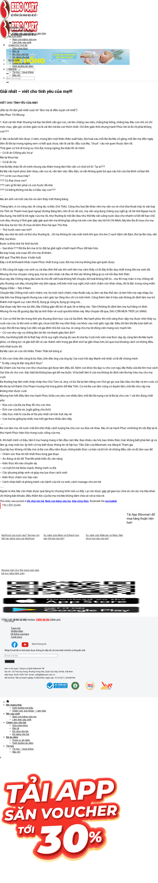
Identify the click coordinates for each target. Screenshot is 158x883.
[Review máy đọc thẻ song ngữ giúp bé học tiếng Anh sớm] (21, 565)
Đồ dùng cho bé (20, 57)
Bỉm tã (15, 51)
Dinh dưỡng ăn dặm (22, 66)
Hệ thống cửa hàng (20, 634)
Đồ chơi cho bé (20, 54)
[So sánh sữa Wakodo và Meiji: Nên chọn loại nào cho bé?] (105, 530)
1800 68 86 (43, 619)
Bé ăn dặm (14, 60)
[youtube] (25, 647)
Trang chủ (16, 628)
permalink (111, 501)
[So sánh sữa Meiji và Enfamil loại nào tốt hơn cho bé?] (63, 530)
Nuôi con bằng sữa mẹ (24, 39)
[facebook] (14, 647)
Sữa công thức (20, 48)
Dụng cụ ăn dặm (21, 63)
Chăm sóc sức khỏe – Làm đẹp (29, 33)
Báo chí (16, 75)
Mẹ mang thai (16, 27)
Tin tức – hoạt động (22, 72)
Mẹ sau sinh (15, 36)
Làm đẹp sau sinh (21, 42)
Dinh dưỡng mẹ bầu (22, 30)
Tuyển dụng (16, 637)
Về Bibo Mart (17, 631)
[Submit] (7, 73)
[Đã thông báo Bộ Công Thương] (57, 689)
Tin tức (12, 69)
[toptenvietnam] (75, 689)
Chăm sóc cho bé (17, 45)
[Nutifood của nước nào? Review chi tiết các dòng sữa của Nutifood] (21, 530)
